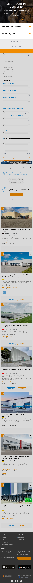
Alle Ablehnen (16, 46)
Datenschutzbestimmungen (16, 19)
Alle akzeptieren (16, 51)
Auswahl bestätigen (16, 41)
